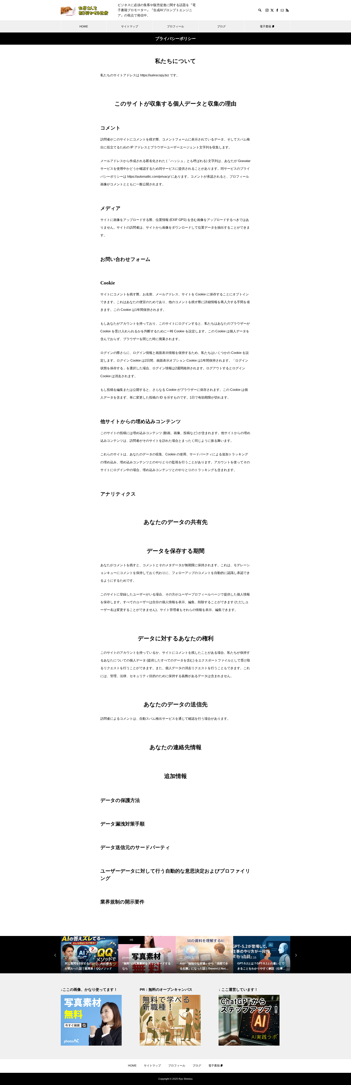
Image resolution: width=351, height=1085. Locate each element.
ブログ (221, 26)
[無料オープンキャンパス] (170, 1044)
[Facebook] (277, 10)
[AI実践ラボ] (249, 1044)
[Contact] (282, 10)
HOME (83, 26)
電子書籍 (265, 26)
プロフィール (175, 26)
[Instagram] (267, 10)
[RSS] (287, 10)
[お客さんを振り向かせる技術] (85, 10)
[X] (272, 10)
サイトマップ (129, 26)
